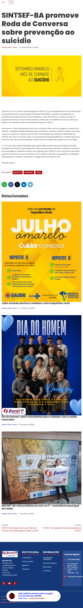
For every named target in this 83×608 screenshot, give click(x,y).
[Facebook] (11, 184)
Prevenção (29, 172)
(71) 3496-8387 (74, 559)
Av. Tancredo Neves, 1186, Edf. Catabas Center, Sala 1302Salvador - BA (72, 568)
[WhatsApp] (4, 184)
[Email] (30, 184)
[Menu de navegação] (11, 2)
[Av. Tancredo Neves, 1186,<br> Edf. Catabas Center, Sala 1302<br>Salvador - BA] (65, 568)
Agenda (25, 565)
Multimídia (47, 567)
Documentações (50, 563)
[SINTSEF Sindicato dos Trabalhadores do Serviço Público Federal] (3, 2)
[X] (17, 184)
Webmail (25, 569)
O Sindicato (26, 557)
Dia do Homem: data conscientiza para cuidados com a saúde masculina (39, 418)
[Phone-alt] (4, 583)
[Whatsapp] (15, 583)
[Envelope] (9, 583)
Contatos (47, 571)
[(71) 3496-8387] (65, 559)
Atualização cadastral (48, 558)
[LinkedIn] (23, 184)
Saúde (38, 172)
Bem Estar (17, 172)
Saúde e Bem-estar (9, 47)
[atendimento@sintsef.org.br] (65, 576)
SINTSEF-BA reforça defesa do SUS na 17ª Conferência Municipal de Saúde (40, 507)
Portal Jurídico (28, 561)
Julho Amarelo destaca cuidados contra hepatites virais (36, 303)
